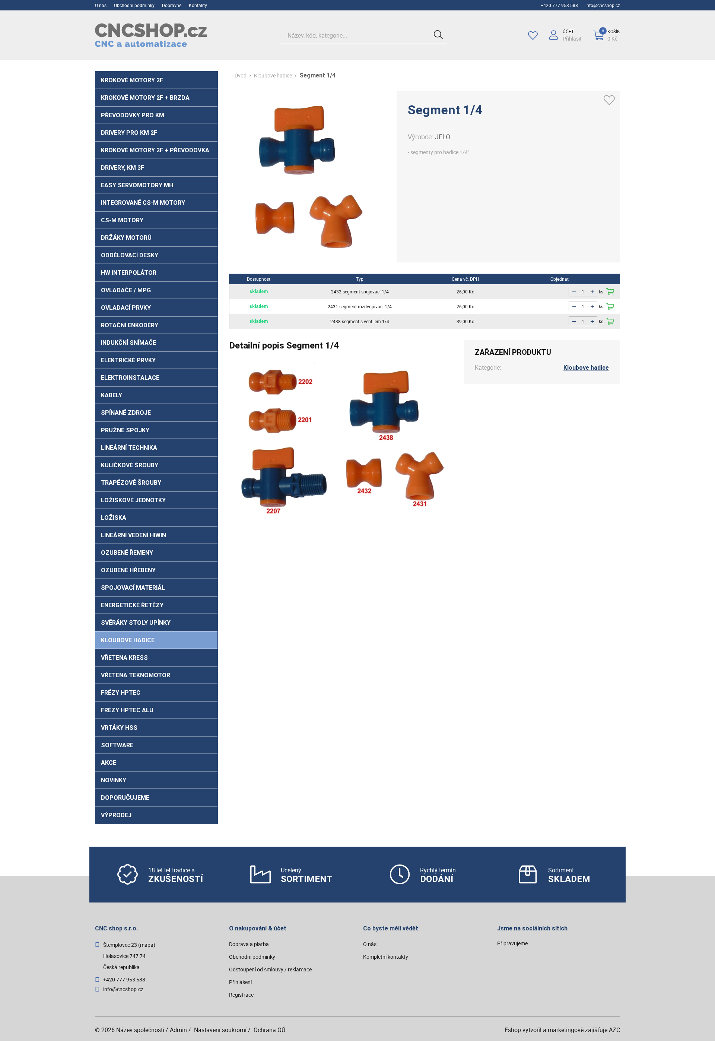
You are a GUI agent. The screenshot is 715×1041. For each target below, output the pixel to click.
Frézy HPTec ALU (127, 710)
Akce (108, 762)
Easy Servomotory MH (137, 185)
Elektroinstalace (130, 377)
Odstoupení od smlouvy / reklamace (270, 969)
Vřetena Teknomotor (135, 675)
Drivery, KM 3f (122, 167)
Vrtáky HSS (119, 727)
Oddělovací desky (129, 255)
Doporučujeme (125, 797)
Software (117, 745)
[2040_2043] (610, 321)
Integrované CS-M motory (143, 202)
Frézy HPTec (120, 692)
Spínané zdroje (126, 412)
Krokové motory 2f (132, 80)
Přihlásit (572, 39)
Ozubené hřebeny (128, 570)
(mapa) (146, 944)
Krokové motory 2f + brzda (145, 97)
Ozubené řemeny (127, 552)
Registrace (241, 994)
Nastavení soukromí (220, 1030)
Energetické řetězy (132, 605)
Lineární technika (129, 447)
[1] (438, 35)
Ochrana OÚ (269, 1030)
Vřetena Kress (124, 657)
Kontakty (198, 5)
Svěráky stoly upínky (136, 622)
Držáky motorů (126, 237)
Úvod (241, 76)
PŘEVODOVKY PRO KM (132, 115)
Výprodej (116, 815)
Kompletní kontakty (385, 956)
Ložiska (113, 517)
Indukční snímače (128, 342)
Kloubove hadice (128, 640)
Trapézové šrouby (131, 482)
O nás (101, 5)
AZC (614, 1030)
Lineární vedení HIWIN (133, 535)
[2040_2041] (610, 291)
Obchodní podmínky (134, 5)
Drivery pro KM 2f (129, 132)
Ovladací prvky (126, 307)
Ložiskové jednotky (133, 500)
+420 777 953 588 (559, 5)
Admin (178, 1030)
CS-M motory (122, 220)
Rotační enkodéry (129, 325)
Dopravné (171, 5)
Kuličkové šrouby (129, 465)
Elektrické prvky (128, 360)
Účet (568, 31)
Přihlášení (240, 982)
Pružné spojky (125, 430)
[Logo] (151, 35)
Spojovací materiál (133, 587)
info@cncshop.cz (602, 5)
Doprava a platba (249, 944)
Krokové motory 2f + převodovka (155, 150)
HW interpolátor (128, 272)
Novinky (113, 780)
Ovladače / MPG (126, 290)
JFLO (442, 136)
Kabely (111, 395)
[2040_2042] (610, 306)
